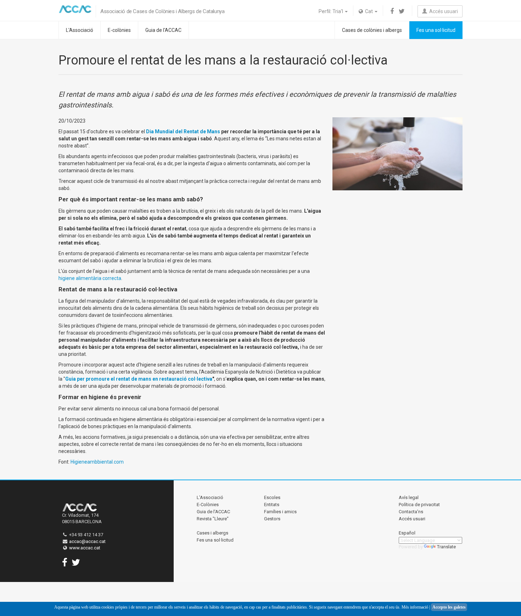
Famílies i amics (280, 511)
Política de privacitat (419, 504)
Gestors (272, 518)
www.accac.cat (84, 547)
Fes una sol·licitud (435, 30)
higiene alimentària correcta (89, 278)
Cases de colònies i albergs (372, 30)
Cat (368, 11)
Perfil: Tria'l (331, 11)
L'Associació (79, 30)
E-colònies (119, 30)
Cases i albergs (212, 533)
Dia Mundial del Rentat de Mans (183, 131)
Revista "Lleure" (213, 518)
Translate (446, 546)
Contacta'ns (411, 511)
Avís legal (409, 497)
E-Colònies (208, 504)
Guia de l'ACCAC (163, 30)
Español (407, 533)
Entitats (271, 504)
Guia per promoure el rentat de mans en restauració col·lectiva (138, 379)
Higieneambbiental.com (97, 462)
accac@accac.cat (87, 541)
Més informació (415, 607)
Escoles (272, 497)
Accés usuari (442, 11)
